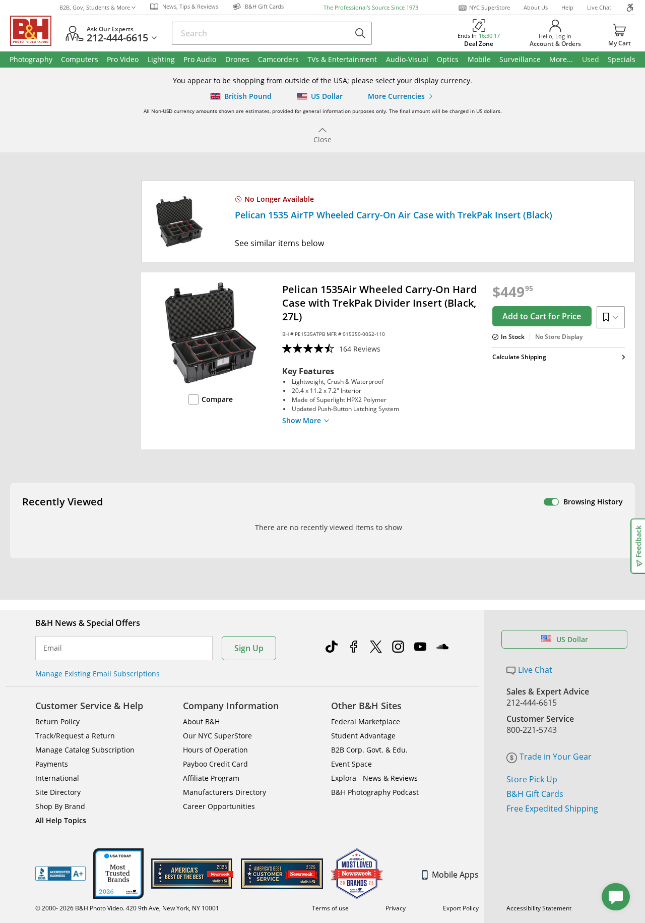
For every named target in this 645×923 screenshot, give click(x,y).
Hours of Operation (215, 750)
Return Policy (57, 721)
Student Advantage (363, 735)
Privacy (395, 908)
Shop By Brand (60, 806)
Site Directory (58, 792)
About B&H (201, 721)
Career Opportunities (219, 806)
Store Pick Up (531, 779)
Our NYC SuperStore (217, 735)
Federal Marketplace (365, 721)
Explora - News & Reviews (374, 778)
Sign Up (249, 648)
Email (52, 648)
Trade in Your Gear (556, 756)
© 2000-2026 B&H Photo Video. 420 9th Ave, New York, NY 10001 (127, 908)
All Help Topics (60, 820)
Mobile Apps (455, 874)
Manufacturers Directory (224, 792)
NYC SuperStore (489, 7)
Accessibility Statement (538, 908)
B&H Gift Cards (534, 793)
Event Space (351, 764)
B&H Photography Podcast (375, 792)
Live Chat (599, 7)
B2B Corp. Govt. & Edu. (369, 750)
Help (567, 7)
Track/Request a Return (75, 735)
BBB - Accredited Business (60, 873)
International (57, 778)
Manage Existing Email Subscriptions (97, 673)
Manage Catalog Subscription (85, 750)
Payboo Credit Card (215, 764)
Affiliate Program (211, 778)
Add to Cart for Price (541, 316)
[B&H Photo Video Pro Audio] (34, 31)
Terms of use (330, 908)
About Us (536, 7)
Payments (51, 764)
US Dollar (572, 639)
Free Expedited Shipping (552, 808)
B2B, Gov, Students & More (94, 7)
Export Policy (461, 908)
